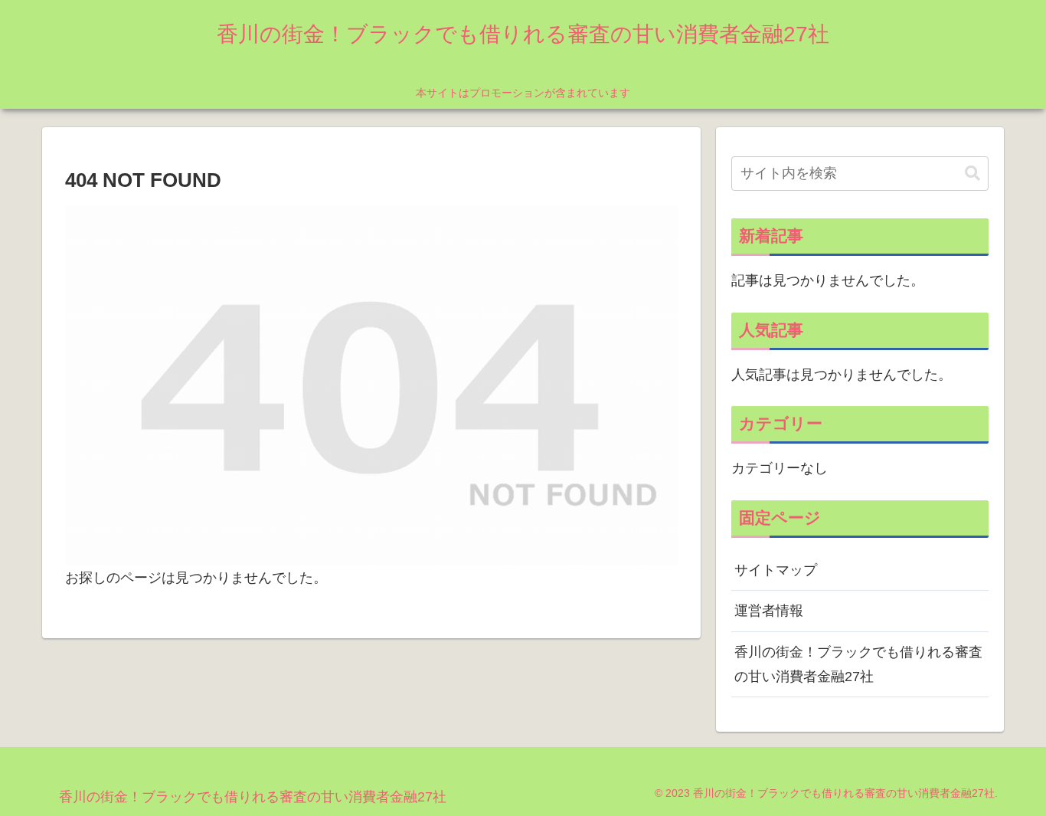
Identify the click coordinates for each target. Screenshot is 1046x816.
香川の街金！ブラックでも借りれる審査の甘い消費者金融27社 (858, 664)
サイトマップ (775, 570)
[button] (972, 173)
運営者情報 (768, 610)
